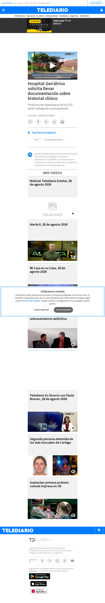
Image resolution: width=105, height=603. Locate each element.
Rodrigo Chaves (44, 3)
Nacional (31, 16)
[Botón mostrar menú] (3, 10)
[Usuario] (101, 9)
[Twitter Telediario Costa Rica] (49, 560)
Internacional (52, 16)
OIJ (15, 3)
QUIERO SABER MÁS (41, 310)
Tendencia (63, 16)
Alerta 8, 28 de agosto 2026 (49, 224)
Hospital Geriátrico (54, 139)
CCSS (36, 139)
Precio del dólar (31, 3)
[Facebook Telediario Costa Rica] (42, 560)
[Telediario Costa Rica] (52, 10)
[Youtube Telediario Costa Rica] (72, 560)
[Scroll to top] (99, 530)
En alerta (40, 16)
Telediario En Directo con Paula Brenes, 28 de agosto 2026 (52, 397)
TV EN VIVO (97, 3)
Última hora (20, 16)
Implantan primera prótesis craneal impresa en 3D (49, 484)
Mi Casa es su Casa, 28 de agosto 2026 (47, 270)
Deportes (74, 16)
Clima (21, 3)
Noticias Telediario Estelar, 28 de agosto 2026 (51, 183)
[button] (30, 122)
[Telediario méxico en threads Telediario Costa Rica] (64, 560)
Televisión (84, 16)
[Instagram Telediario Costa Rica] (57, 560)
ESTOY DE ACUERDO (63, 310)
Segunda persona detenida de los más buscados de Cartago (51, 441)
